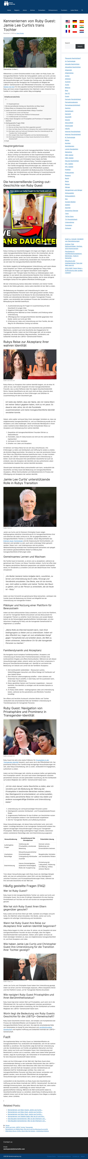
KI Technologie (70, 137)
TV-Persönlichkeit (71, 219)
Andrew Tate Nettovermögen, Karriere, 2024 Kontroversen (73, 246)
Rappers (16, 10)
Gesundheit (69, 123)
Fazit (7, 141)
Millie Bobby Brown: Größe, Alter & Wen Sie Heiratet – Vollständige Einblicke (27, 1131)
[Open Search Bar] (82, 10)
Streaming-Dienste (71, 211)
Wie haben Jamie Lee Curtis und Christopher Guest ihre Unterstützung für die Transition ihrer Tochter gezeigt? (30, 132)
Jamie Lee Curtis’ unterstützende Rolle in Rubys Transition (24, 110)
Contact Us (76, 1156)
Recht (67, 178)
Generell (68, 114)
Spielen (67, 205)
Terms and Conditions (64, 1156)
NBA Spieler (69, 155)
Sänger (7, 1125)
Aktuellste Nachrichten (73, 67)
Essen (67, 96)
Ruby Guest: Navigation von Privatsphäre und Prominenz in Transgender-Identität (29, 120)
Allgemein (68, 70)
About (83, 1156)
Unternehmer (69, 222)
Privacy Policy (51, 1156)
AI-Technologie (70, 61)
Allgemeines (69, 73)
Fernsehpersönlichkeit (72, 105)
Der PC (67, 93)
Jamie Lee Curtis (10, 1127)
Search (67, 43)
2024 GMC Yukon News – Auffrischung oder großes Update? (74, 270)
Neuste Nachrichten (72, 161)
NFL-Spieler (69, 167)
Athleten (68, 79)
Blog (66, 90)
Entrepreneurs (53, 10)
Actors (25, 10)
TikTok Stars (69, 216)
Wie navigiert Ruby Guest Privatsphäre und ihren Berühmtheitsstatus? (28, 135)
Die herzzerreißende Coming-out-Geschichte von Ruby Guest (25, 106)
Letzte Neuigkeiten (71, 149)
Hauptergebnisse (14, 104)
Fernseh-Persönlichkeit (73, 99)
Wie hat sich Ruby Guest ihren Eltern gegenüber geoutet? (25, 127)
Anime (67, 76)
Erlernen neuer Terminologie (13, 541)
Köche (67, 140)
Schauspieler (69, 193)
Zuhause (68, 228)
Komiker (68, 143)
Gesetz (67, 120)
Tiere (67, 213)
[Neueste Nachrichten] (73, 58)
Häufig (67, 128)
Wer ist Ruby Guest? (14, 125)
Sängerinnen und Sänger (73, 190)
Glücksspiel (69, 126)
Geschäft (68, 117)
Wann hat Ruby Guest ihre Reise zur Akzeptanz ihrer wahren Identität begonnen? (32, 129)
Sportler (68, 208)
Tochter (22, 1127)
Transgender (29, 1127)
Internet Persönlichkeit (72, 131)
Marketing (68, 152)
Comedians (41, 10)
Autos (67, 85)
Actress (32, 10)
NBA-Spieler (69, 158)
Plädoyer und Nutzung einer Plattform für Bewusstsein (24, 114)
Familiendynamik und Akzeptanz (18, 116)
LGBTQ (18, 1127)
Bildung (67, 87)
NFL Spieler (69, 164)
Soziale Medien (70, 202)
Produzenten (69, 172)
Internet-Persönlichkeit (73, 134)
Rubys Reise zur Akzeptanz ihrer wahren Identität (21, 108)
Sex (66, 199)
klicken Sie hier (9, 87)
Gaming (67, 108)
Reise (67, 181)
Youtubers (64, 10)
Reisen (67, 184)
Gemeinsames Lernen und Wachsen (19, 112)
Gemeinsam (69, 111)
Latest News (74, 10)
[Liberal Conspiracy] (9, 3)
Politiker (68, 169)
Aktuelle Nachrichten (72, 64)
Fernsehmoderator (71, 102)
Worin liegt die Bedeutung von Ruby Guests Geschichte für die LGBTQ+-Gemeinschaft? (29, 138)
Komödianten (69, 146)
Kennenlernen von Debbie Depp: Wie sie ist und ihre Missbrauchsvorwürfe (26, 1129)
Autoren (68, 82)
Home (9, 10)
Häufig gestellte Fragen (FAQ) (15, 123)
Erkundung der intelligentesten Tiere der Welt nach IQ (73, 263)
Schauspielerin (70, 196)
